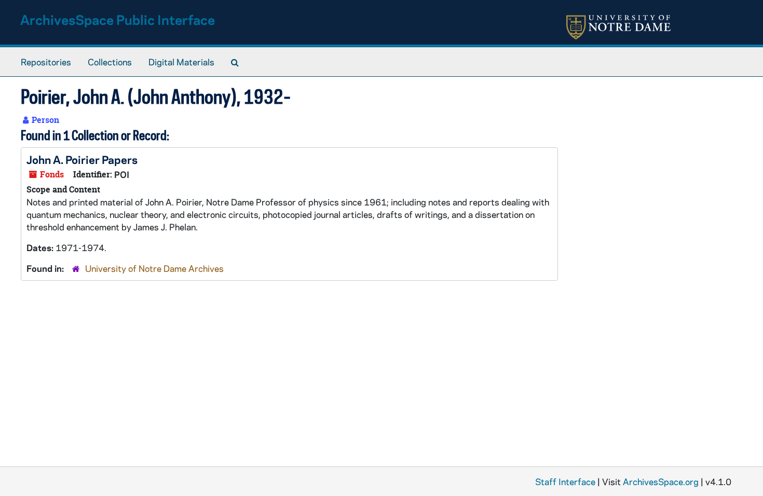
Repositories (46, 61)
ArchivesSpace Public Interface (117, 19)
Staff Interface (565, 481)
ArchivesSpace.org (661, 481)
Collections (110, 61)
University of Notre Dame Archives (154, 268)
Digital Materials (181, 61)
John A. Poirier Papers (82, 159)
